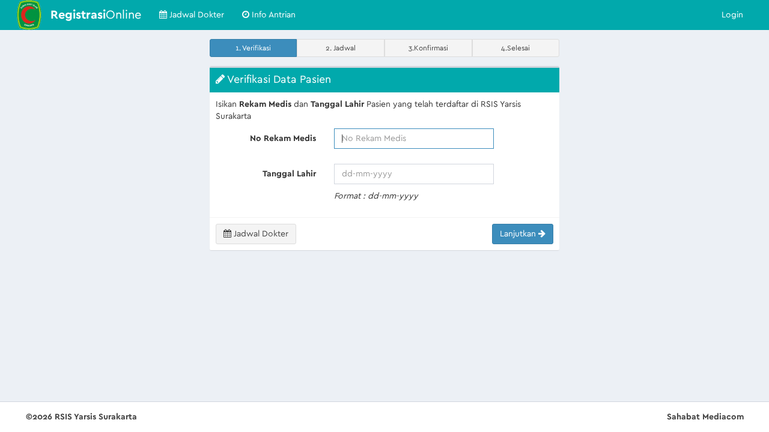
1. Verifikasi (253, 48)
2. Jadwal (341, 48)
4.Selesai (515, 48)
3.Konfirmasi (428, 48)
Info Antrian (272, 15)
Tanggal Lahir (289, 174)
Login (732, 15)
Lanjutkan (519, 234)
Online (95, 15)
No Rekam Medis (283, 138)
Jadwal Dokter (195, 15)
